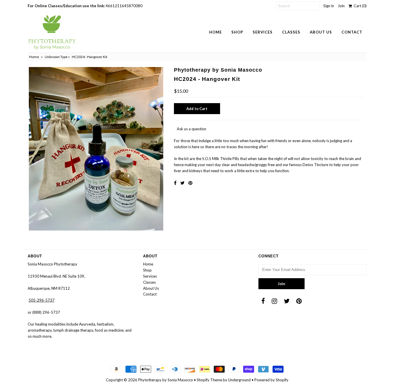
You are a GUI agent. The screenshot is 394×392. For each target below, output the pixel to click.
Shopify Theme (209, 380)
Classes (291, 32)
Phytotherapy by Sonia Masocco (165, 380)
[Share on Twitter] (182, 182)
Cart (359, 5)
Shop (237, 32)
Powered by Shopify (271, 380)
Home (215, 32)
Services (263, 32)
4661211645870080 (124, 5)
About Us (321, 32)
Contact (352, 32)
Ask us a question (191, 129)
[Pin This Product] (190, 182)
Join (341, 5)
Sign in (328, 5)
